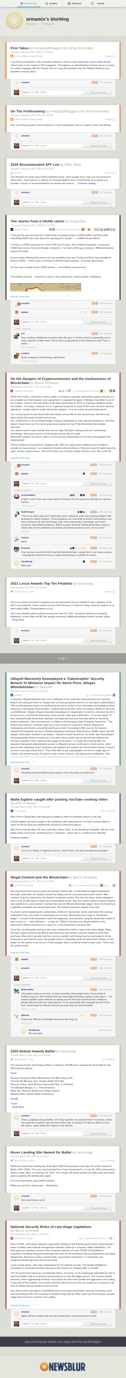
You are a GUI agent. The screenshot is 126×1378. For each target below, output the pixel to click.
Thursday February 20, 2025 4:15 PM (32, 225)
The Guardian (20, 811)
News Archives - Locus (24, 592)
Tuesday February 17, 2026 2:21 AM (31, 168)
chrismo (25, 538)
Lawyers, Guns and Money (97, 125)
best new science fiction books (94, 62)
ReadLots (25, 548)
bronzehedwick (28, 495)
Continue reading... (20, 837)
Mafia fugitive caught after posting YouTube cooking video (58, 799)
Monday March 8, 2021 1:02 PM (29, 1234)
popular (24, 312)
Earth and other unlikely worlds (28, 56)
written (18, 406)
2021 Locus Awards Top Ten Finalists (41, 583)
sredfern (25, 353)
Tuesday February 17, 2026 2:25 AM (31, 52)
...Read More (17, 619)
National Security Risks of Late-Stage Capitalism (50, 1227)
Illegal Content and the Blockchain (39, 877)
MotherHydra (27, 990)
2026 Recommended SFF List (34, 164)
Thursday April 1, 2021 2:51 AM (29, 691)
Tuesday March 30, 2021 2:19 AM (30, 806)
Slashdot (18, 695)
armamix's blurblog (47, 19)
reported (19, 904)
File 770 (17, 173)
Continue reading (88, 183)
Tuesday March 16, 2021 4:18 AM (30, 1055)
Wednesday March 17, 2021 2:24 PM (32, 881)
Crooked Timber (21, 230)
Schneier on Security (23, 391)
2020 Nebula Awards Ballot (32, 1051)
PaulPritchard (27, 512)
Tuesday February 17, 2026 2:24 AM (31, 115)
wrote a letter (50, 396)
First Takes (19, 48)
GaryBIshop (26, 562)
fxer (23, 334)
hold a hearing (46, 1268)
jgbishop (25, 1015)
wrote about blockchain (61, 403)
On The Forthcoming (27, 111)
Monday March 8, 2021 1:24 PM (29, 1156)
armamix (25, 82)
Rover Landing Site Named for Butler (41, 1152)
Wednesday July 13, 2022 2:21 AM (30, 386)
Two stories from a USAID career (37, 221)
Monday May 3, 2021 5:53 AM (28, 587)
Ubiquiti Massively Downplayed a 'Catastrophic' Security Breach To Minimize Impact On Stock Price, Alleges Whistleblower (57, 683)
